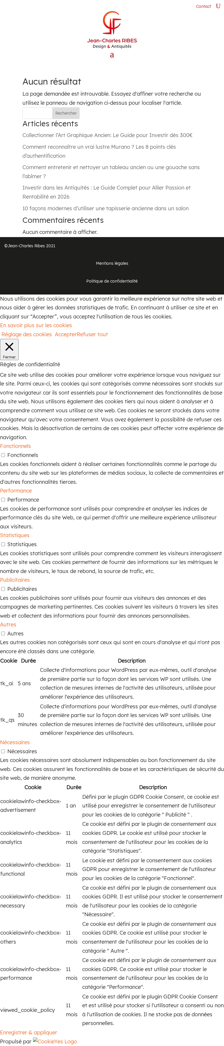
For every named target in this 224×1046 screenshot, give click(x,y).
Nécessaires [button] (15, 742)
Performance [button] (16, 490)
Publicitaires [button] (15, 580)
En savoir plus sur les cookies (36, 325)
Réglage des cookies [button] (26, 334)
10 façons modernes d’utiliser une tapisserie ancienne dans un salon (105, 208)
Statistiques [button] (14, 535)
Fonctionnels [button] (15, 446)
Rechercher (66, 113)
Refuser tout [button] (92, 334)
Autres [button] (8, 624)
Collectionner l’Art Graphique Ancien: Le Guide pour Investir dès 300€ (107, 135)
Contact (203, 6)
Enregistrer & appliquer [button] (28, 1032)
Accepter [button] (66, 334)
